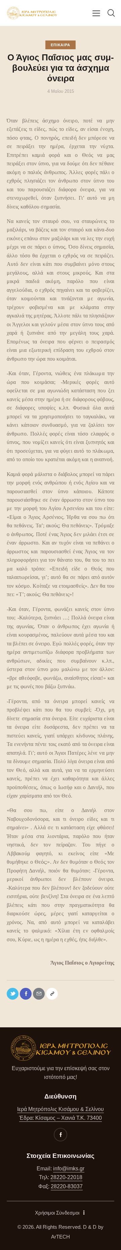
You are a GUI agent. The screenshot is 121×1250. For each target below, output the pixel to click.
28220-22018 (66, 1177)
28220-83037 (67, 1186)
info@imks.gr (68, 1168)
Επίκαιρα (60, 45)
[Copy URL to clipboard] (52, 994)
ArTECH (60, 1237)
